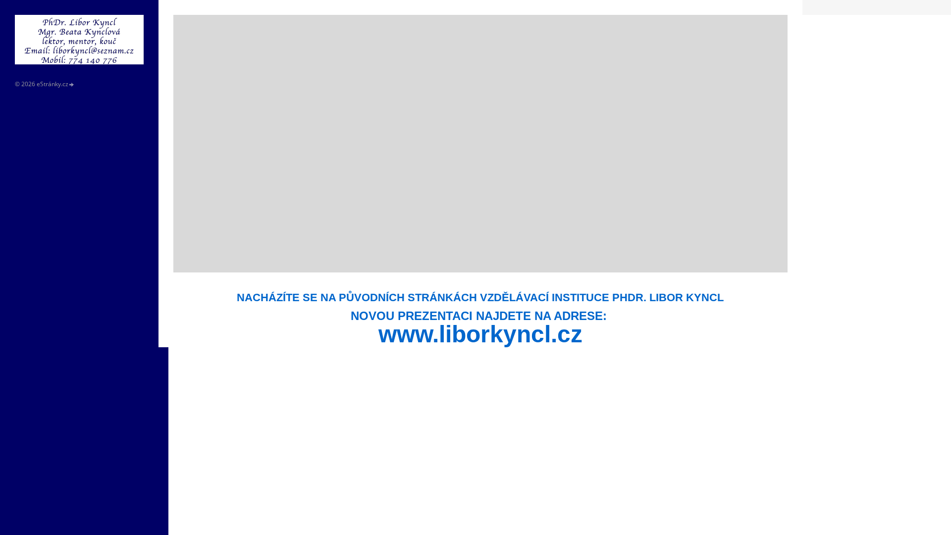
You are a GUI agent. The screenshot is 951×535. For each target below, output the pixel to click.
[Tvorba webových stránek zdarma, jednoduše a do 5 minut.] (71, 84)
